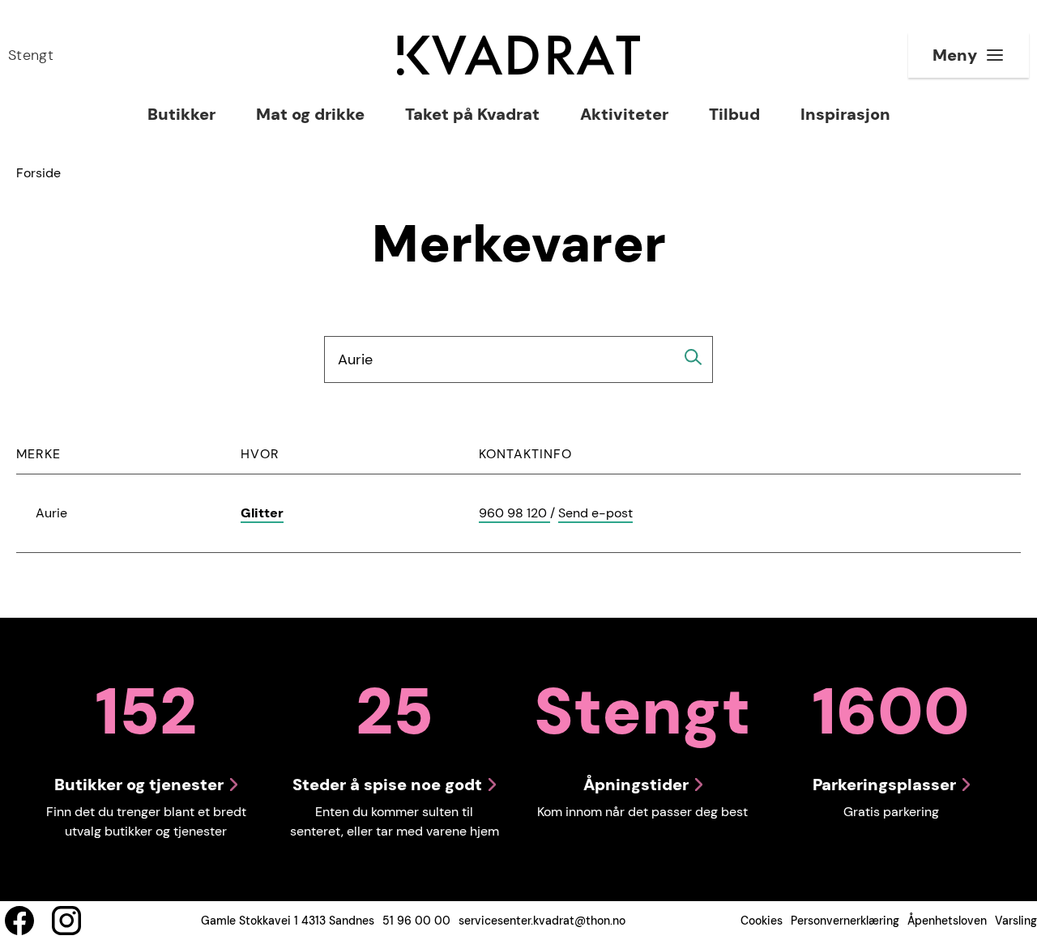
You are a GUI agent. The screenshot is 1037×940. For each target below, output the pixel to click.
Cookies (761, 920)
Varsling (1016, 920)
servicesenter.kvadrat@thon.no (542, 920)
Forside (38, 172)
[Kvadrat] (518, 55)
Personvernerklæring (845, 920)
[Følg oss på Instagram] (66, 920)
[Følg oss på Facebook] (19, 920)
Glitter (262, 512)
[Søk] (693, 357)
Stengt (30, 55)
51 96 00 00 (416, 920)
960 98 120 (514, 513)
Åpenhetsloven (947, 920)
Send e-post (595, 513)
